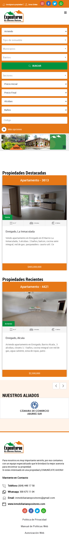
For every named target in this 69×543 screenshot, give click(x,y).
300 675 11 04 (21, 491)
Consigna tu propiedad (14, 4)
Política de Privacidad (34, 519)
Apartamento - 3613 (34, 180)
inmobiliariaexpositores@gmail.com (31, 497)
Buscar (36, 65)
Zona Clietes (32, 4)
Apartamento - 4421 (34, 286)
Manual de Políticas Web (34, 526)
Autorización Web (34, 532)
